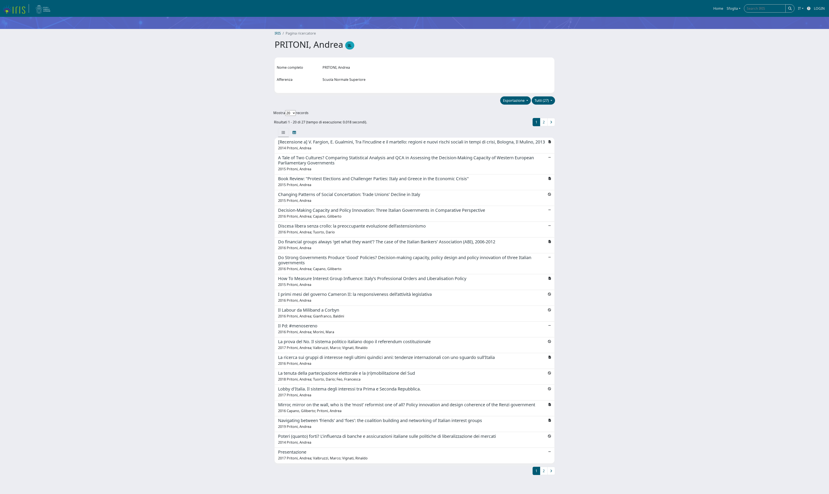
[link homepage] (16, 8)
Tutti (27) (542, 100)
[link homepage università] (43, 8)
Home (718, 8)
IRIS (278, 33)
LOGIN (819, 8)
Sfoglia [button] (732, 8)
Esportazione (514, 100)
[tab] (283, 132)
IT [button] (799, 8)
